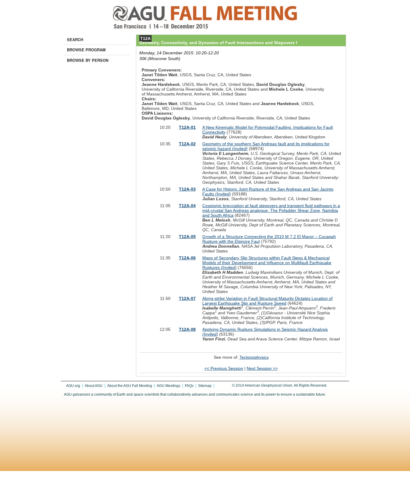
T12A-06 (187, 257)
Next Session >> (262, 368)
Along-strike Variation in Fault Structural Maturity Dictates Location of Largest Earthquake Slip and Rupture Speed (267, 301)
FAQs (189, 386)
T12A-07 (187, 298)
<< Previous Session (223, 368)
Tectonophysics (254, 357)
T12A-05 (187, 236)
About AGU (94, 386)
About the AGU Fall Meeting (129, 386)
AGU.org (73, 386)
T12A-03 (187, 189)
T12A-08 (187, 329)
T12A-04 (187, 205)
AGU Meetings (168, 386)
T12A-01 (187, 127)
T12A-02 (187, 143)
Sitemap (205, 386)
